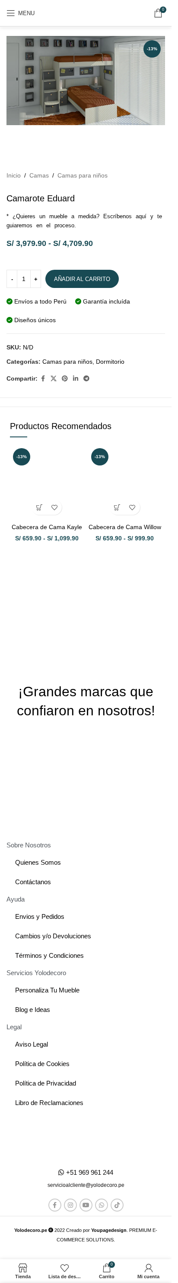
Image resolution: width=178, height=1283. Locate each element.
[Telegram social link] (86, 379)
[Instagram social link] (70, 1205)
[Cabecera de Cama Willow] (125, 482)
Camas (39, 175)
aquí (141, 216)
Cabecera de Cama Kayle (47, 527)
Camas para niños (82, 175)
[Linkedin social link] (75, 379)
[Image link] (85, 1137)
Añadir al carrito (82, 279)
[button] (86, 1185)
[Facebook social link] (43, 379)
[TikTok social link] (117, 1205)
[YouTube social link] (85, 1205)
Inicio (13, 175)
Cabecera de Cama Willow (125, 527)
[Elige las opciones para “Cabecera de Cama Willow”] (117, 507)
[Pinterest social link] (64, 379)
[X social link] (53, 379)
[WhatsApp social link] (101, 1205)
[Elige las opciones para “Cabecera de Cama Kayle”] (39, 507)
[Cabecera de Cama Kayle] (47, 482)
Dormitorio (110, 361)
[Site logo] (86, 13)
